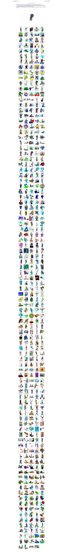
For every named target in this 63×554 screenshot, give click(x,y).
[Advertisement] (31, 11)
